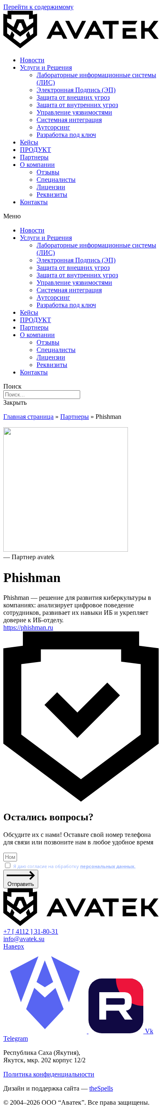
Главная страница (28, 416)
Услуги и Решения (46, 67)
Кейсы (29, 142)
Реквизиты (52, 194)
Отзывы (48, 172)
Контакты (34, 201)
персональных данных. (107, 866)
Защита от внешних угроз (73, 97)
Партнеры (34, 157)
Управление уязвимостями (74, 112)
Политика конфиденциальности (48, 1074)
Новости (32, 60)
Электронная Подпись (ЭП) (76, 89)
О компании (37, 164)
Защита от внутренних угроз (77, 104)
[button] (81, 216)
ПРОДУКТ (35, 149)
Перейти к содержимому (38, 6)
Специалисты (56, 179)
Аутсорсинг (53, 127)
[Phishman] (81, 490)
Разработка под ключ (66, 134)
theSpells (101, 1088)
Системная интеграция (69, 119)
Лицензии (51, 187)
